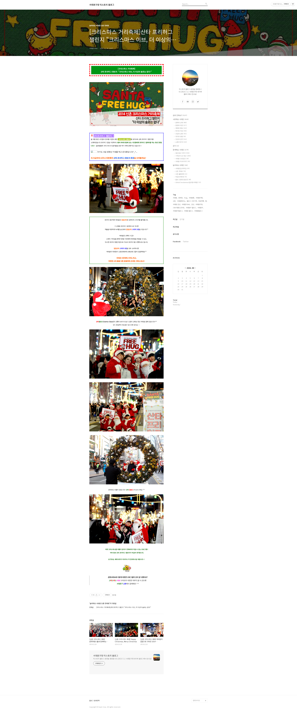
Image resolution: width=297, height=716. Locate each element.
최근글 (175, 219)
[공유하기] (96, 595)
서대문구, (200, 207)
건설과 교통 (181, 134)
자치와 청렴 (180, 136)
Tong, (186, 198)
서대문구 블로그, (191, 207)
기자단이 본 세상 (183, 156)
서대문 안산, (177, 204)
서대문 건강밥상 (182, 158)
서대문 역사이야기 (182, 161)
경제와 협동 (181, 128)
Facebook (177, 241)
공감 (194, 671)
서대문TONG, (186, 204)
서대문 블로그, (188, 211)
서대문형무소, (181, 201)
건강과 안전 (181, 139)
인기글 (182, 219)
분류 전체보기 (180, 115)
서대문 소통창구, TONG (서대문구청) (199, 665)
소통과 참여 (181, 142)
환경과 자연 (181, 125)
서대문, (175, 198)
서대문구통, (199, 198)
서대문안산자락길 (182, 168)
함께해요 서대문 (181, 150)
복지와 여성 (181, 131)
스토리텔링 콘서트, (179, 207)
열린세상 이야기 (182, 153)
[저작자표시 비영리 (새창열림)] (114, 595)
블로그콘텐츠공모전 (183, 179)
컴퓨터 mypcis (198, 674)
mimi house (197, 689)
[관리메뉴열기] (293, 4)
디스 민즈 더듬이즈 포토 (200, 684)
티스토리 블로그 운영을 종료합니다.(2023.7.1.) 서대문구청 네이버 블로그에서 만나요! (122, 658)
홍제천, (180, 198)
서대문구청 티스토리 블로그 (101, 4)
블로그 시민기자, (192, 201)
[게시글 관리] (99, 595)
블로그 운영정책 (94, 701)
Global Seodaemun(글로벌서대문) (188, 182)
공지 (176, 146)
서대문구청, (199, 204)
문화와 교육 (181, 122)
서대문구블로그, (178, 211)
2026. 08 (190, 268)
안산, (193, 204)
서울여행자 (196, 678)
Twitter (186, 241)
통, (206, 201)
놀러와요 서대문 (180, 165)
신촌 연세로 (180, 171)
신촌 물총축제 (181, 174)
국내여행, (201, 201)
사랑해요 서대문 (181, 119)
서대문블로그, (198, 211)
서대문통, (192, 198)
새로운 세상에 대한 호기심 (200, 695)
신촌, (174, 201)
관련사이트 (196, 700)
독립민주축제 (181, 177)
